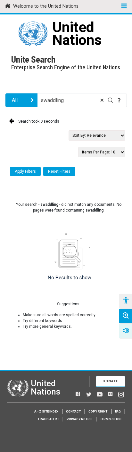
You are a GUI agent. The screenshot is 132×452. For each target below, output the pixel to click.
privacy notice (79, 419)
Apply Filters (25, 171)
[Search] (110, 100)
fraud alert (48, 419)
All (15, 100)
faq (118, 411)
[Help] (119, 100)
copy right (97, 411)
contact (73, 411)
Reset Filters (59, 171)
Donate (111, 381)
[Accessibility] (125, 301)
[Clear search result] (101, 100)
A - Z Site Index (46, 411)
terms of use (111, 419)
